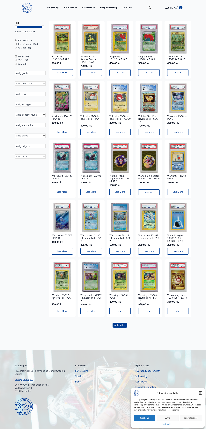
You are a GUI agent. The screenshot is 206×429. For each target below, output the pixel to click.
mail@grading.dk (24, 379)
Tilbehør (79, 376)
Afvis (167, 417)
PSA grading (53, 7)
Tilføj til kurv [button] (148, 192)
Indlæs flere (120, 325)
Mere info (127, 7)
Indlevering (141, 376)
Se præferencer (191, 417)
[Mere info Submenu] (134, 7)
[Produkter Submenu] (76, 7)
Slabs (78, 381)
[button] (200, 393)
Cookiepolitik (166, 424)
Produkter (69, 7)
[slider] (16, 26)
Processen (87, 7)
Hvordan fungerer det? (147, 370)
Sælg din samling (108, 7)
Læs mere (62, 72)
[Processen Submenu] (94, 7)
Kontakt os (141, 381)
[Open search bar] (150, 7)
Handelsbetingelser (145, 387)
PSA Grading (81, 370)
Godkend (144, 417)
